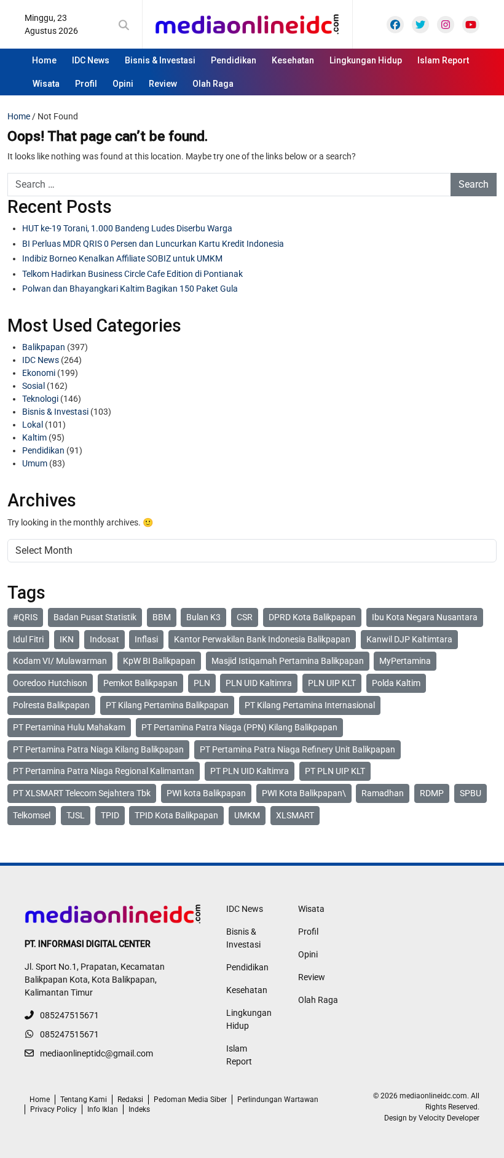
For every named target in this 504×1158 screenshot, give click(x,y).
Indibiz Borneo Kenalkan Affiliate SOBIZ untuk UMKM (122, 258)
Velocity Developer (449, 1118)
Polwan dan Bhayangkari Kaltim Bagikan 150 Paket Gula (130, 288)
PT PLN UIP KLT (335, 771)
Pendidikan (233, 60)
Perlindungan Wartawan (277, 1099)
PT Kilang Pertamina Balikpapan (167, 705)
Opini (122, 84)
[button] (126, 25)
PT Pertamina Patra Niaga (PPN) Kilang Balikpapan (239, 727)
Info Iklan (102, 1109)
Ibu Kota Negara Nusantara (425, 617)
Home (44, 60)
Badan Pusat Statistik (94, 617)
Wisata (46, 84)
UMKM (247, 815)
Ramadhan (382, 793)
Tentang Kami (83, 1099)
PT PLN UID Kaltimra (249, 771)
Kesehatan (293, 60)
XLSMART (295, 815)
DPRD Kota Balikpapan (312, 617)
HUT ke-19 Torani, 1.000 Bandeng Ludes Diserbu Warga (127, 228)
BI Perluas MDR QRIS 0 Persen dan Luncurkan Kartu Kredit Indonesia (153, 244)
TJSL (75, 815)
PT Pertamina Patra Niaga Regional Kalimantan (103, 771)
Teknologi (40, 399)
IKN (67, 639)
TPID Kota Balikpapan (176, 815)
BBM (161, 617)
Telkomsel (31, 815)
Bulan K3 (203, 617)
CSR (245, 617)
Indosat (104, 639)
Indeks (139, 1109)
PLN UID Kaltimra (259, 683)
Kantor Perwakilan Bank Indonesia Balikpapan (262, 639)
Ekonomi (38, 373)
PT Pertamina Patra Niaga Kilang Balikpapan (98, 749)
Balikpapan (43, 347)
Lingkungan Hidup (365, 60)
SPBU (470, 793)
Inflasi (146, 639)
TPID (110, 815)
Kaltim (34, 437)
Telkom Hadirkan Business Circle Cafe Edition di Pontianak (132, 274)
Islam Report (443, 60)
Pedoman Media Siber (190, 1099)
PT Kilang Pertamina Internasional (310, 705)
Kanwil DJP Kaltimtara (409, 639)
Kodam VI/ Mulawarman (60, 661)
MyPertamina (405, 661)
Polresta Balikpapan (51, 705)
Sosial (33, 386)
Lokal (32, 424)
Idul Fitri (28, 639)
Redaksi (130, 1099)
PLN (202, 683)
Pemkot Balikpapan (140, 683)
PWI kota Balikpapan (206, 793)
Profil (86, 84)
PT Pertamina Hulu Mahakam (69, 727)
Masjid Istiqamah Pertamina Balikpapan (287, 661)
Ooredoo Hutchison (50, 683)
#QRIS (25, 617)
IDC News (90, 60)
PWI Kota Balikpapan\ (304, 793)
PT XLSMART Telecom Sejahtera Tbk (82, 793)
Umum (34, 463)
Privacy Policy (53, 1109)
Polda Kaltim (396, 683)
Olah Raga (213, 84)
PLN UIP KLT (332, 683)
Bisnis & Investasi (160, 60)
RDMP (432, 793)
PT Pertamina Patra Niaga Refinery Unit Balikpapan (297, 749)
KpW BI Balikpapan (159, 661)
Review (163, 84)
